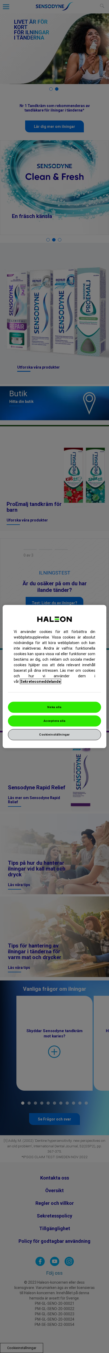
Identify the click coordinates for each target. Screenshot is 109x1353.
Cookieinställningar (54, 734)
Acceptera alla (55, 721)
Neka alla (54, 707)
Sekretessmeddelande (40, 681)
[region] (54, 676)
